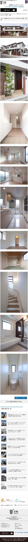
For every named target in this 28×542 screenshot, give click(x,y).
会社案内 (25, 10)
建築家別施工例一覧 (5, 525)
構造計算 (17, 526)
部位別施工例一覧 (5, 526)
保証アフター (18, 523)
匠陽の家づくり (4, 523)
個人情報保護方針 (19, 528)
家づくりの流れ (18, 525)
